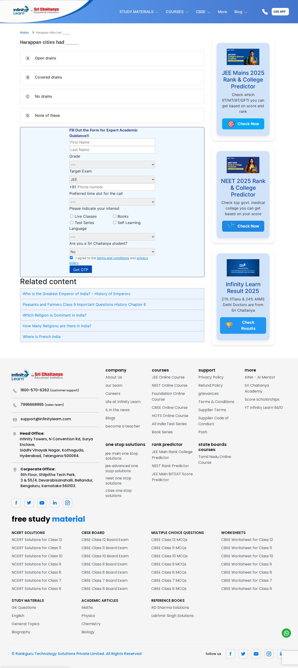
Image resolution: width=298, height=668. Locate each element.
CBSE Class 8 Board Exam (104, 572)
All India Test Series (169, 424)
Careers (112, 393)
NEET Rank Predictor (170, 465)
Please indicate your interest (94, 208)
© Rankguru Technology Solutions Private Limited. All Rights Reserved (77, 653)
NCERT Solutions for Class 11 (36, 548)
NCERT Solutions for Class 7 (36, 580)
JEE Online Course (168, 377)
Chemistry (91, 624)
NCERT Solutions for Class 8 (36, 572)
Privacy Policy (211, 377)
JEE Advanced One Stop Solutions (121, 468)
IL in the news (117, 410)
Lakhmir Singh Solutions (172, 615)
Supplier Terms (212, 410)
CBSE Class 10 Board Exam (105, 556)
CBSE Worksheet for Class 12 (247, 539)
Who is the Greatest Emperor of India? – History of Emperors (76, 293)
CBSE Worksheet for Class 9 (246, 564)
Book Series (162, 432)
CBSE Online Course (170, 407)
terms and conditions (113, 258)
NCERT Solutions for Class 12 (37, 539)
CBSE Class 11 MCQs (168, 548)
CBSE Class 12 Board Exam (105, 539)
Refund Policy (210, 385)
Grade (74, 156)
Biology (88, 632)
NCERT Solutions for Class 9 (36, 564)
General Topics (26, 624)
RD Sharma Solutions (170, 607)
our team (113, 385)
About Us (113, 377)
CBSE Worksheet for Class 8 (246, 572)
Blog (238, 11)
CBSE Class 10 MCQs (169, 556)
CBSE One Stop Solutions (118, 493)
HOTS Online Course (170, 415)
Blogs (110, 418)
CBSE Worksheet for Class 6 (246, 588)
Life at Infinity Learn (123, 401)
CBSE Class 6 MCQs (168, 588)
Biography (21, 632)
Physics (88, 615)
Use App (280, 11)
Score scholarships (262, 399)
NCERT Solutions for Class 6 (36, 588)
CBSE (201, 11)
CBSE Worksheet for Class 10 (247, 556)
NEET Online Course (169, 385)
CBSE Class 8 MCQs (168, 572)
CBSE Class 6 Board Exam (104, 588)
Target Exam (80, 171)
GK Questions (24, 607)
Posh (202, 432)
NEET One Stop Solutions (118, 480)
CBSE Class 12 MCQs (169, 539)
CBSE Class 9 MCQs (168, 564)
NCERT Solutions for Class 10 (37, 556)
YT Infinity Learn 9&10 (264, 407)
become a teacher (122, 426)
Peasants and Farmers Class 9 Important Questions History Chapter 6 (84, 304)
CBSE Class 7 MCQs (168, 580)
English (18, 615)
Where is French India (42, 336)
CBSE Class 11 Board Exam (104, 548)
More (222, 11)
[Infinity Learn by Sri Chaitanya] (46, 11)
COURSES (174, 11)
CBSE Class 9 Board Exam (104, 564)
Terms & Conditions (216, 401)
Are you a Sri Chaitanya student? (98, 243)
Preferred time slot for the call (96, 193)
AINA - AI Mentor (260, 377)
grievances (208, 393)
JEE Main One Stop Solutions (121, 456)
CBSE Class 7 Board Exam (104, 580)
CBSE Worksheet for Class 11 (246, 548)
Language (78, 228)
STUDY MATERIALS (136, 11)
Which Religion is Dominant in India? (54, 315)
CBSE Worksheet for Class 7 (246, 580)
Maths (87, 607)
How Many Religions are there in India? (57, 326)
